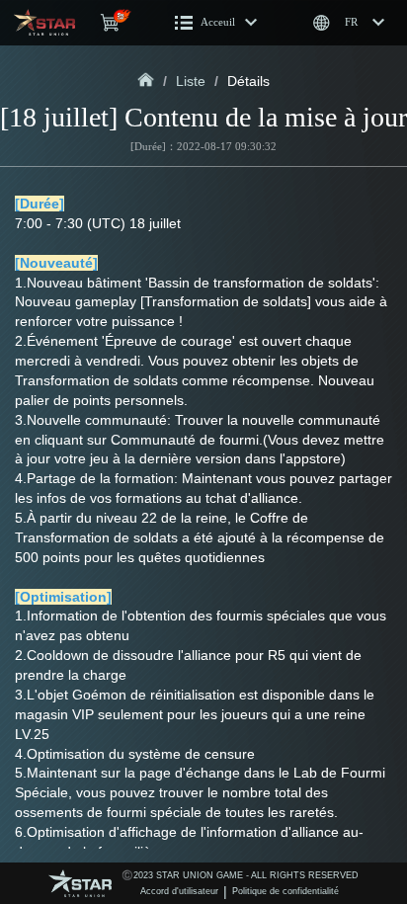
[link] (145, 81)
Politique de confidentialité (285, 891)
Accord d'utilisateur (179, 891)
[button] (216, 23)
